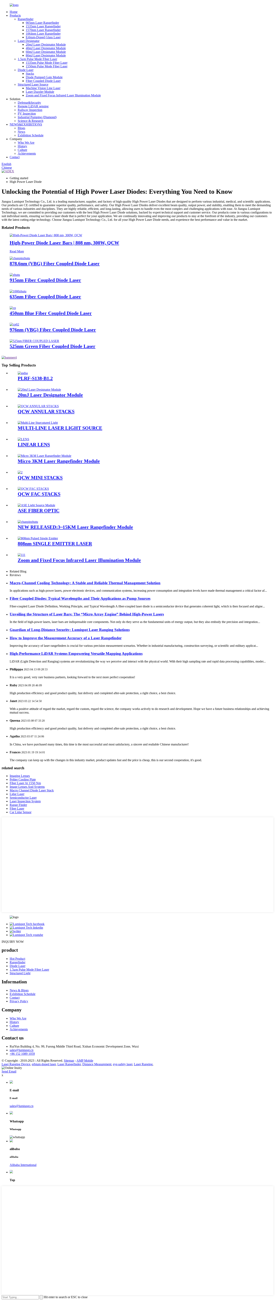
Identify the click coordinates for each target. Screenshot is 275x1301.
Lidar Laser (17, 794)
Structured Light (20, 973)
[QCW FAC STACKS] (33, 488)
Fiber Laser (17, 808)
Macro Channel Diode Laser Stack (32, 790)
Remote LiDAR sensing (33, 106)
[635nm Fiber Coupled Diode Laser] (18, 291)
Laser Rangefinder (69, 1064)
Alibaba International (23, 1165)
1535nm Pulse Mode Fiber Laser (46, 62)
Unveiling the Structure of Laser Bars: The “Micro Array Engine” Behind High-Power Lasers (87, 614)
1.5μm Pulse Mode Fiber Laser (37, 59)
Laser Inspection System (25, 801)
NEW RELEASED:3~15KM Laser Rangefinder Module (75, 527)
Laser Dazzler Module (40, 91)
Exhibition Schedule (30, 135)
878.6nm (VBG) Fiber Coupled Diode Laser (55, 263)
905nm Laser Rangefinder (42, 22)
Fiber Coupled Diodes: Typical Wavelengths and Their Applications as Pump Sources (80, 598)
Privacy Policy (19, 1001)
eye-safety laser (122, 1064)
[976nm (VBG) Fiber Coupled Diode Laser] (14, 324)
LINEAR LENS (34, 444)
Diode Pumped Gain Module (44, 77)
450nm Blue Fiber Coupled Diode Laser (51, 313)
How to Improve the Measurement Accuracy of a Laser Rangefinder (66, 638)
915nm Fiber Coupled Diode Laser (45, 280)
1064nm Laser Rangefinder (43, 33)
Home (14, 12)
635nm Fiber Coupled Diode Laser (45, 296)
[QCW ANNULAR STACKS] (38, 406)
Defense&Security (29, 102)
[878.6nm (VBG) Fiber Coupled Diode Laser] (20, 258)
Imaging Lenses (20, 776)
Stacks (30, 73)
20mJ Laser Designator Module (46, 44)
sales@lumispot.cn (21, 1050)
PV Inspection (27, 113)
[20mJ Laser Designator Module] (39, 389)
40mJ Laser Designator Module (46, 48)
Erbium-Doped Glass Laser (43, 37)
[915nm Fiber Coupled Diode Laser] (15, 274)
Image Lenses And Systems (27, 786)
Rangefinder (25, 19)
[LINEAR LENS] (23, 439)
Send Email (9, 1071)
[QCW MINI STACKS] (20, 472)
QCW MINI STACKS (40, 477)
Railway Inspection (30, 110)
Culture (22, 150)
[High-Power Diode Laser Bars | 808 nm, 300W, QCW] (46, 235)
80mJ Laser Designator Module (46, 55)
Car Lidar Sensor (20, 812)
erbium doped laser (44, 1064)
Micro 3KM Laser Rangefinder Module (59, 461)
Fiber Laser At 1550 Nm (25, 783)
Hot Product (17, 958)
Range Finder (18, 805)
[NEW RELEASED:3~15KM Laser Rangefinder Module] (28, 521)
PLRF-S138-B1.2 (35, 378)
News (21, 131)
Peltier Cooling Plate (23, 779)
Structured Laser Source (33, 84)
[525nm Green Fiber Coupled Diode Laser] (34, 341)
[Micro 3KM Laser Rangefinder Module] (44, 455)
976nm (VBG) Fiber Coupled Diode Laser (53, 329)
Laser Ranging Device (16, 1064)
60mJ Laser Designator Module (46, 51)
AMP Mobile (85, 1060)
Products (15, 15)
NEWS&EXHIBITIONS (26, 124)
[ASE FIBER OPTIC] (36, 505)
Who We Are (26, 142)
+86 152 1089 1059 (22, 1053)
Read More (17, 251)
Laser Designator (28, 41)
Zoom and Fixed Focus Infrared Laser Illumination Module (63, 95)
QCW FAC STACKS (39, 494)
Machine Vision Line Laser (43, 88)
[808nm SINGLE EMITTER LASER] (38, 538)
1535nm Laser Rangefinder (43, 26)
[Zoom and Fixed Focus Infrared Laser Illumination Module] (21, 555)
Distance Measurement (96, 1064)
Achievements (27, 153)
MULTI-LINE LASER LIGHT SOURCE (60, 428)
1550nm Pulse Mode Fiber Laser (46, 66)
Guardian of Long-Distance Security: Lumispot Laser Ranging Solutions (70, 630)
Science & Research (30, 120)
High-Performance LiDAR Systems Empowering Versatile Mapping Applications (76, 653)
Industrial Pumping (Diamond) (37, 117)
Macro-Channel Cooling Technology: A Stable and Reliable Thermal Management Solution (85, 583)
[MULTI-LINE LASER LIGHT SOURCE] (38, 422)
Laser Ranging (143, 1064)
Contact (15, 157)
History (22, 146)
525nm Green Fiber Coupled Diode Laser (52, 346)
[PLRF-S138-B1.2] (23, 373)
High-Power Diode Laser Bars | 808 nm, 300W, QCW (64, 242)
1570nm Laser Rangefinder (43, 30)
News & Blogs (19, 990)
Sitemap (69, 1060)
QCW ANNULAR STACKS (46, 411)
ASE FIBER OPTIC (38, 510)
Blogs (21, 128)
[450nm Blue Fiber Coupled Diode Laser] (13, 308)
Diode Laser (25, 70)
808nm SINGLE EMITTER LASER (55, 543)
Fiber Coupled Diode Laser (43, 81)
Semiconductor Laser (23, 797)
